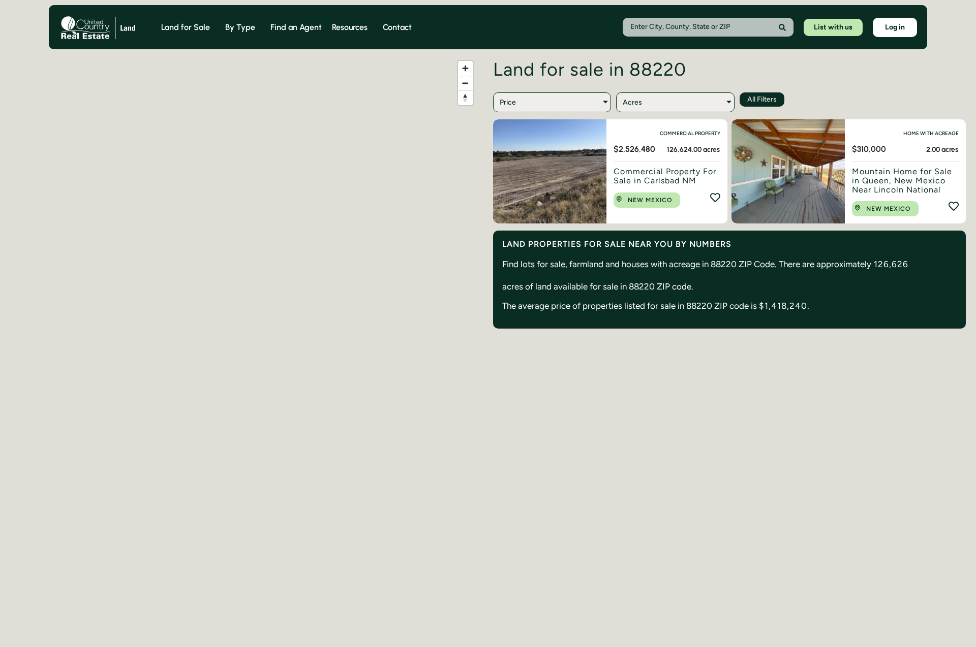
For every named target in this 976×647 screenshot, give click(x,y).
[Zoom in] (465, 68)
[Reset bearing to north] (465, 97)
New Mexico (650, 200)
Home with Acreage (931, 133)
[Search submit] (782, 27)
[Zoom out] (465, 83)
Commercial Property (690, 133)
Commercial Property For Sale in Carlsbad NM (665, 176)
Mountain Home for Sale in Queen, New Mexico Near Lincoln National (902, 180)
